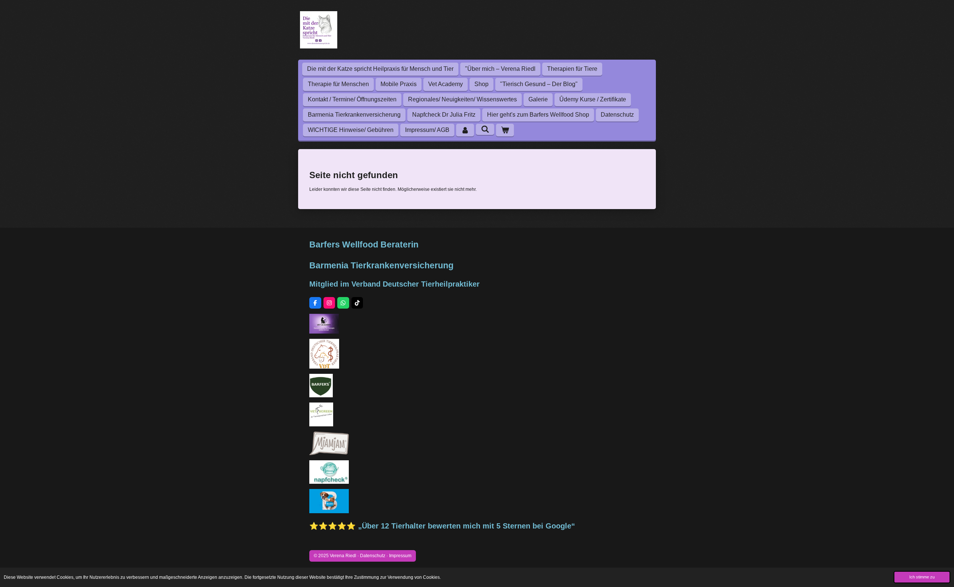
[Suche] (485, 129)
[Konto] (465, 130)
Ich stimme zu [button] (922, 577)
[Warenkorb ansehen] (505, 130)
